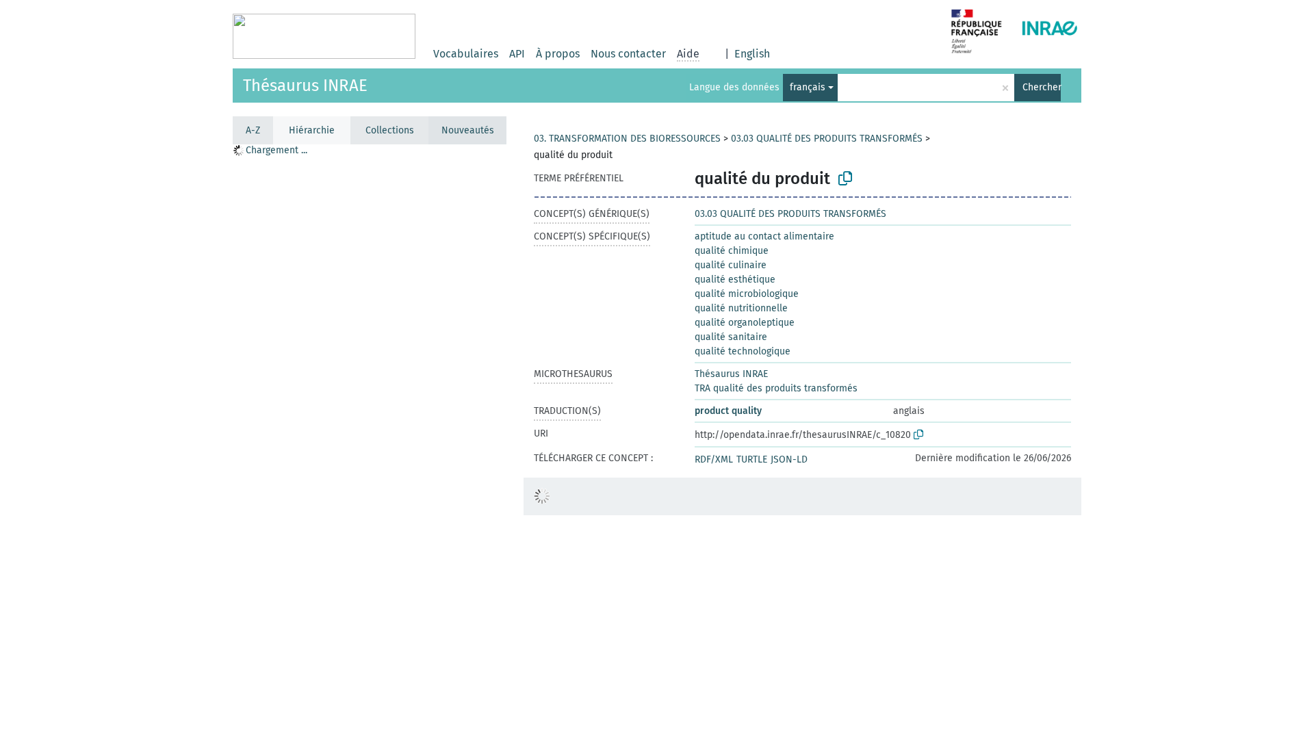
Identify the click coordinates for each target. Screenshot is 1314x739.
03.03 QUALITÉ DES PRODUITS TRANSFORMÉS (827, 138)
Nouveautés (467, 130)
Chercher (1041, 87)
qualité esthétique (735, 279)
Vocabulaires (465, 53)
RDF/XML (714, 459)
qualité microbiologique (747, 294)
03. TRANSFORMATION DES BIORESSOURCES (627, 138)
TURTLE (751, 459)
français (807, 87)
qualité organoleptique (745, 322)
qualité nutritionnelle (741, 308)
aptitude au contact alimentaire (764, 236)
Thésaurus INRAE (305, 85)
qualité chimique (732, 251)
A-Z (253, 130)
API (517, 53)
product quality (728, 411)
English (752, 53)
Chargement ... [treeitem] (276, 150)
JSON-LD (789, 459)
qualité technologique (742, 351)
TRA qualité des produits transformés (776, 388)
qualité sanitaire (731, 337)
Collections (389, 130)
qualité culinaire (730, 265)
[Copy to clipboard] (845, 178)
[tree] (369, 441)
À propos (558, 53)
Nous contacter (628, 53)
